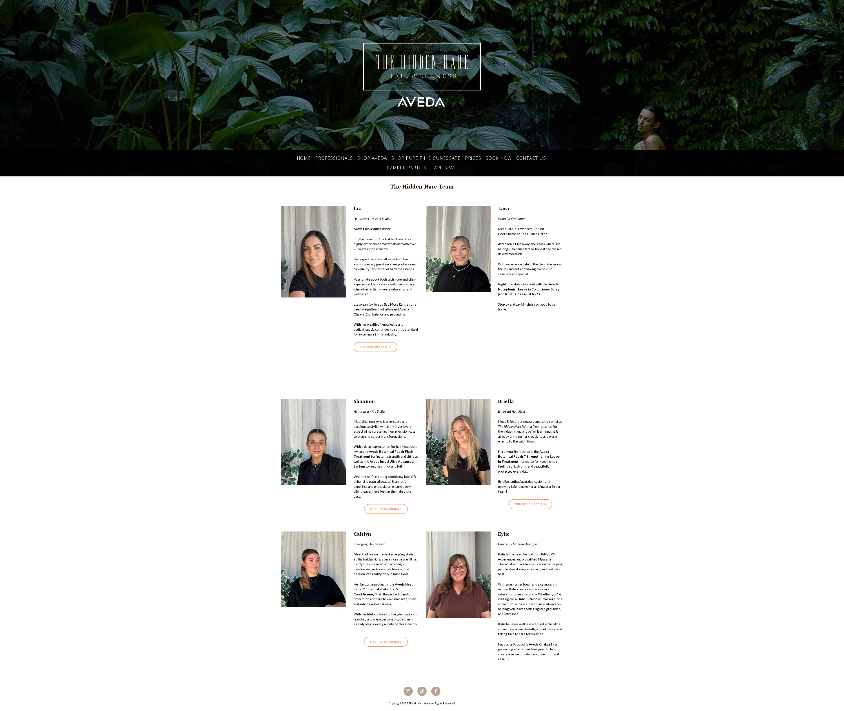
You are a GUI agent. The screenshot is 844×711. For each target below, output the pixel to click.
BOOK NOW (499, 158)
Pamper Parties (406, 168)
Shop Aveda (372, 158)
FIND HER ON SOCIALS (530, 504)
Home (304, 158)
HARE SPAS (443, 168)
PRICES (473, 158)
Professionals (334, 158)
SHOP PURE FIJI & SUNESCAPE (426, 158)
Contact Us (531, 158)
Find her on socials (375, 347)
